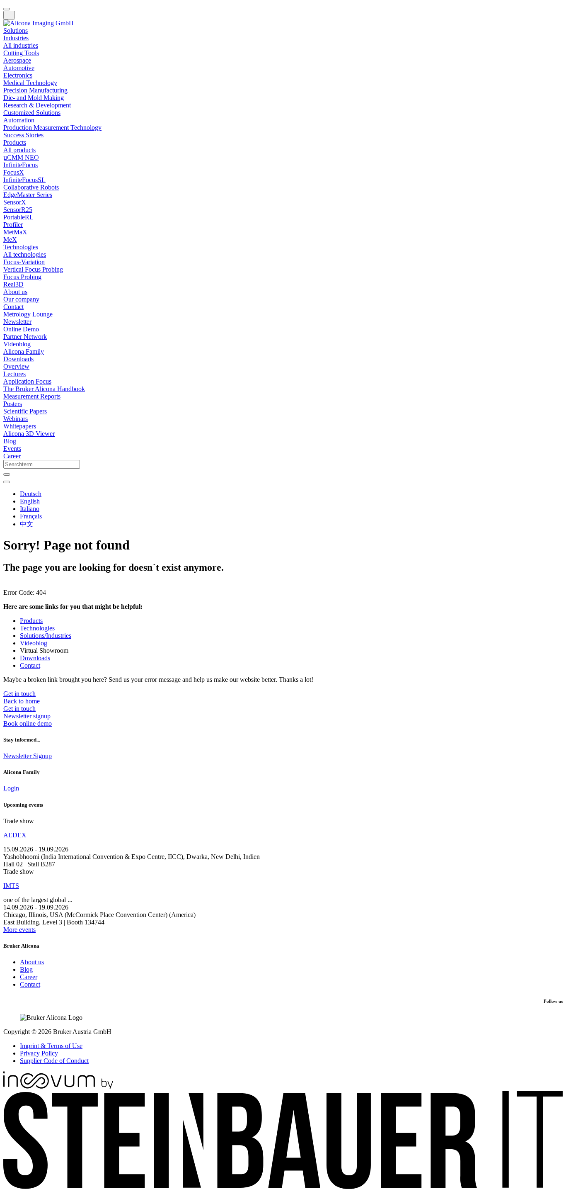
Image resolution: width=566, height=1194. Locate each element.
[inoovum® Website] (58, 1086)
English (30, 501)
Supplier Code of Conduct (54, 1060)
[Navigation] (9, 15)
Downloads (35, 657)
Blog (26, 969)
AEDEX (15, 835)
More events (19, 929)
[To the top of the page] (6, 9)
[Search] (6, 474)
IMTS (11, 885)
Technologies (37, 628)
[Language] (6, 482)
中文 (26, 524)
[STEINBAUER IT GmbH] (283, 1186)
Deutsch (30, 493)
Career (28, 976)
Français (31, 516)
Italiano (29, 508)
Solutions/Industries (45, 635)
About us (32, 961)
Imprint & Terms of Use (51, 1045)
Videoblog (33, 643)
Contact (30, 665)
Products (31, 620)
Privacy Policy (39, 1053)
